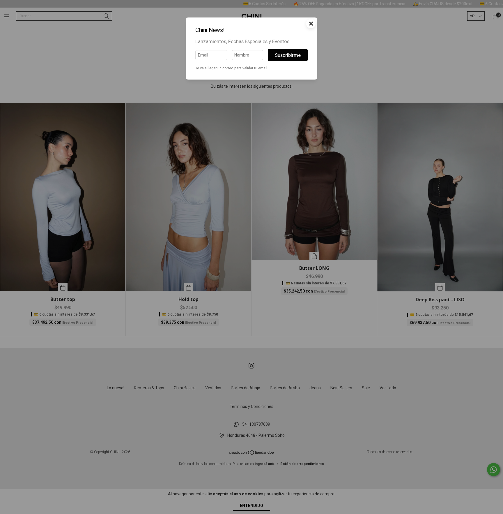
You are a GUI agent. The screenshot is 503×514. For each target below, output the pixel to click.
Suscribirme (288, 55)
